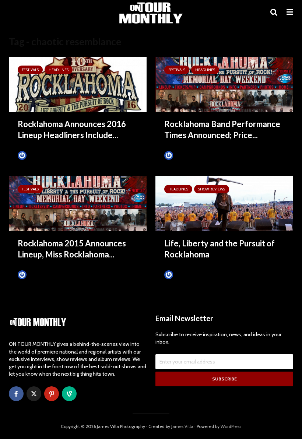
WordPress (231, 426)
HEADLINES (59, 69)
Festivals (30, 69)
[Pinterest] (51, 393)
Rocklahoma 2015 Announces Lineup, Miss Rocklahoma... (72, 248)
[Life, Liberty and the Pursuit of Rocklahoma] (224, 203)
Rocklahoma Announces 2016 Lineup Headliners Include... (72, 129)
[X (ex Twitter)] (34, 393)
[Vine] (69, 393)
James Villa (39, 155)
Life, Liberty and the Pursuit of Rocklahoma (219, 248)
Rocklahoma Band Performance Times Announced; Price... (222, 129)
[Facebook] (16, 393)
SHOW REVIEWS (211, 189)
